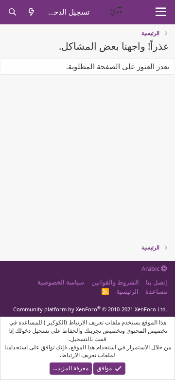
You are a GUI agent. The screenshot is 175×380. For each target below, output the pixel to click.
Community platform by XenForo (90, 309)
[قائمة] (160, 12)
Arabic (151, 268)
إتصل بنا (156, 282)
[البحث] (12, 12)
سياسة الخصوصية (60, 282)
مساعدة (156, 291)
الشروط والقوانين (115, 282)
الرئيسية (127, 291)
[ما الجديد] (31, 12)
